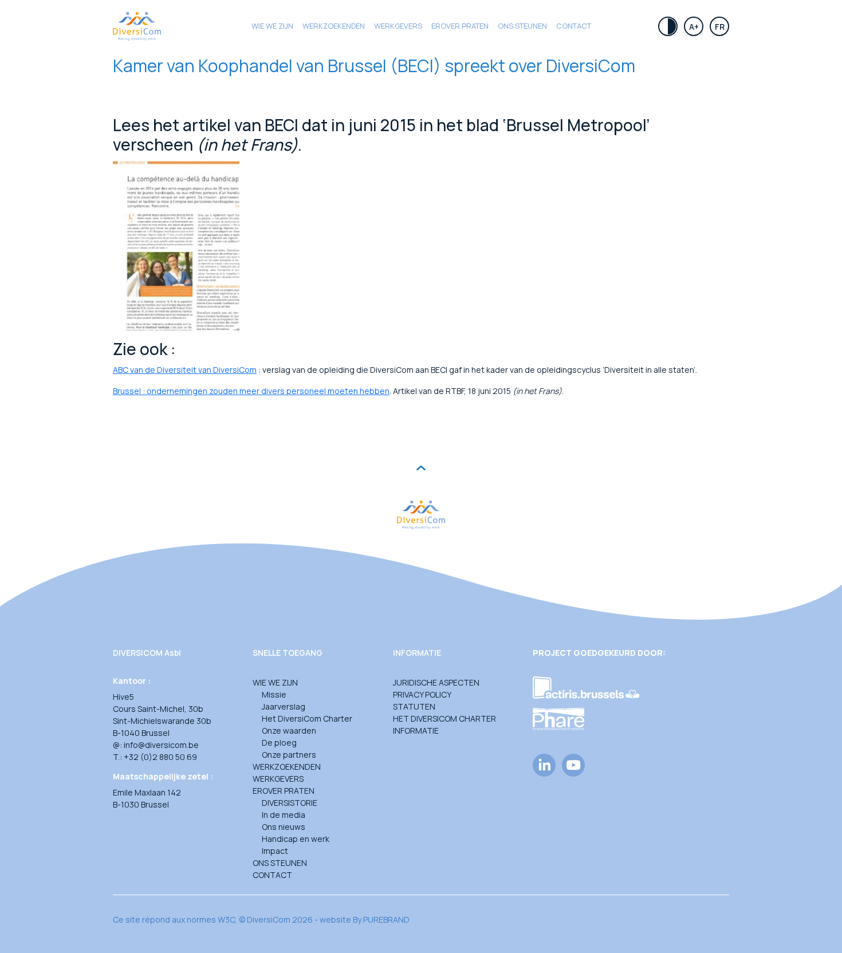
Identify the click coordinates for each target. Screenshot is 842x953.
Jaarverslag (283, 706)
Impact (275, 850)
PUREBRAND (386, 919)
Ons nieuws (283, 826)
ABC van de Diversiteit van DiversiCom (185, 369)
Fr (720, 26)
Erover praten (460, 26)
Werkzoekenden (333, 26)
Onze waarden (289, 730)
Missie (274, 694)
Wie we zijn (272, 26)
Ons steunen (522, 26)
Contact (573, 26)
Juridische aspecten (436, 682)
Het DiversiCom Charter (307, 718)
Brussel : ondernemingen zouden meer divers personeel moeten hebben (251, 390)
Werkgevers (398, 26)
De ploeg (279, 742)
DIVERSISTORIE (289, 802)
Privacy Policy (422, 694)
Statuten (414, 706)
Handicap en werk (295, 838)
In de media (283, 814)
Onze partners (289, 754)
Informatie (416, 730)
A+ (694, 26)
